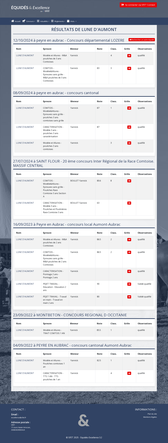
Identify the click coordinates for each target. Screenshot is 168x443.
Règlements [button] (59, 21)
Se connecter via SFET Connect (140, 4)
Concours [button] (30, 21)
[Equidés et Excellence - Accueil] (30, 9)
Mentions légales (150, 417)
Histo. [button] (72, 21)
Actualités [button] (44, 21)
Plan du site (152, 414)
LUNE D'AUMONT (25, 55)
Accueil (17, 21)
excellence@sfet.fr (18, 417)
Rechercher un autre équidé (142, 39)
